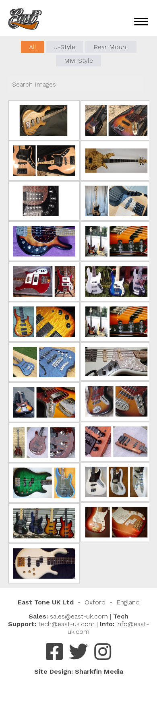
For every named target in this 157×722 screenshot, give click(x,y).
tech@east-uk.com (66, 624)
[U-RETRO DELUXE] (44, 563)
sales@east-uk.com (79, 616)
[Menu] (141, 21)
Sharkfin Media (99, 671)
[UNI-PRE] (44, 120)
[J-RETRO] (116, 120)
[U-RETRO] (44, 281)
